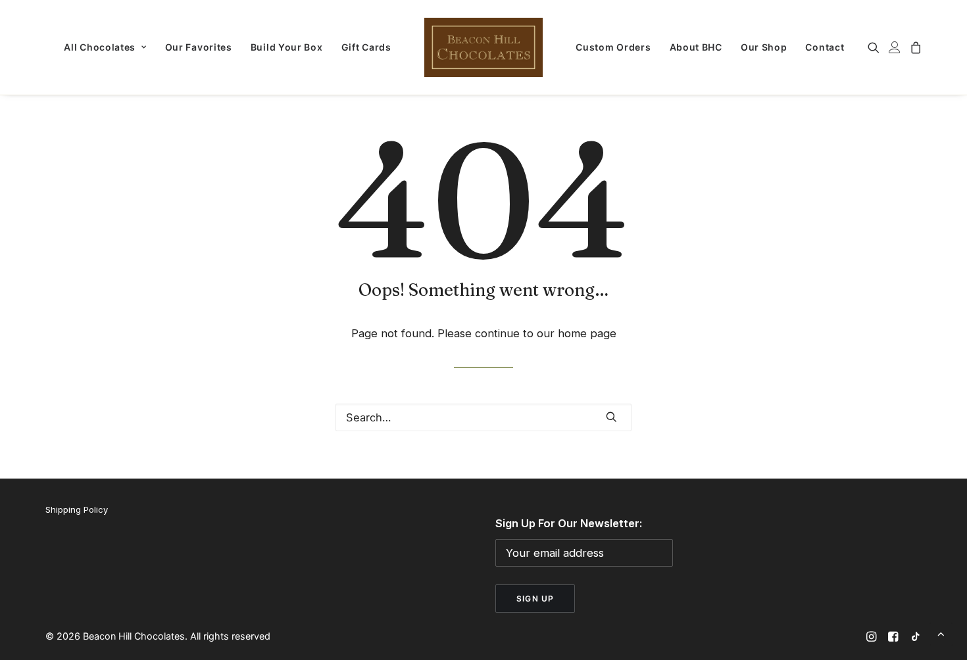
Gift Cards (366, 47)
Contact (824, 47)
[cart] (914, 47)
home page (587, 333)
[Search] (483, 417)
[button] (876, 47)
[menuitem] (105, 47)
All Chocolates (100, 47)
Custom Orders (613, 47)
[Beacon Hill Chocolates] (483, 47)
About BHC (696, 47)
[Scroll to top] (941, 633)
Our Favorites (198, 47)
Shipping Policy (76, 509)
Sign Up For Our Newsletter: (568, 523)
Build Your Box (287, 47)
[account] (894, 47)
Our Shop (764, 47)
